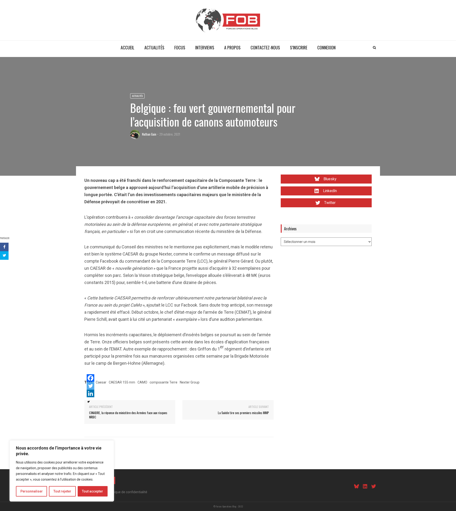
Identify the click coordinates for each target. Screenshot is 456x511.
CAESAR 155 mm (122, 382)
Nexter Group (190, 382)
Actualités (154, 47)
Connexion (326, 47)
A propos (232, 47)
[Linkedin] (90, 393)
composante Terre (163, 382)
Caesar (101, 382)
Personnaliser (31, 491)
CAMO (142, 382)
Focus (179, 47)
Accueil (127, 47)
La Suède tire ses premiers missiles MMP (243, 412)
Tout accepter (92, 491)
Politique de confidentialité (127, 492)
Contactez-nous (265, 47)
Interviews (204, 47)
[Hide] (88, 402)
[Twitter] (90, 386)
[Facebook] (90, 378)
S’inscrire (298, 47)
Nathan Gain (149, 134)
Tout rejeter (62, 491)
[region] (62, 471)
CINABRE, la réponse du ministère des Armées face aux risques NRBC (128, 414)
